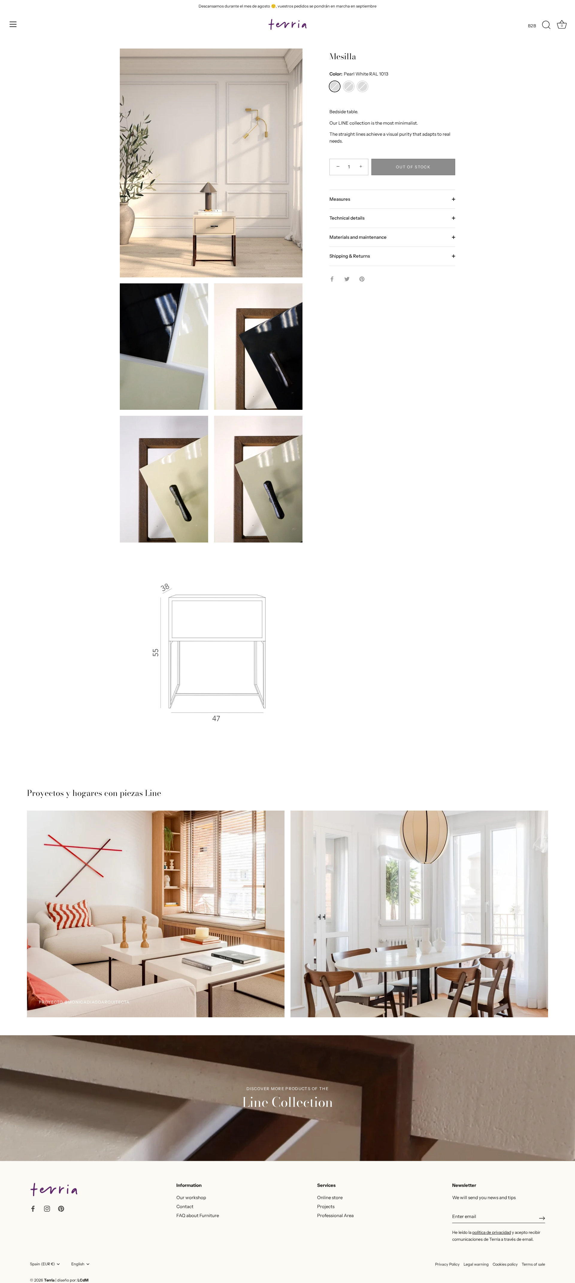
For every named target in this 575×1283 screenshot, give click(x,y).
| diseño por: (71, 1280)
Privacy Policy (447, 1264)
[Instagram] (47, 1208)
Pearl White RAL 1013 (334, 86)
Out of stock (413, 166)
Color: (358, 74)
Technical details (346, 218)
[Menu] (13, 24)
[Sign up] (542, 1218)
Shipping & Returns (349, 256)
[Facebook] (33, 1208)
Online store (330, 1197)
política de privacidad (491, 1232)
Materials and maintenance (358, 237)
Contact (184, 1206)
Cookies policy (505, 1264)
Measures (339, 199)
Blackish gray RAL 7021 (362, 86)
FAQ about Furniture (197, 1215)
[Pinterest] (61, 1208)
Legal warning (476, 1264)
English (77, 1264)
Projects (326, 1206)
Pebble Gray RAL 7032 (349, 86)
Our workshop (191, 1197)
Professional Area (335, 1215)
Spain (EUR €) (42, 1264)
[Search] (546, 25)
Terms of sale (533, 1264)
